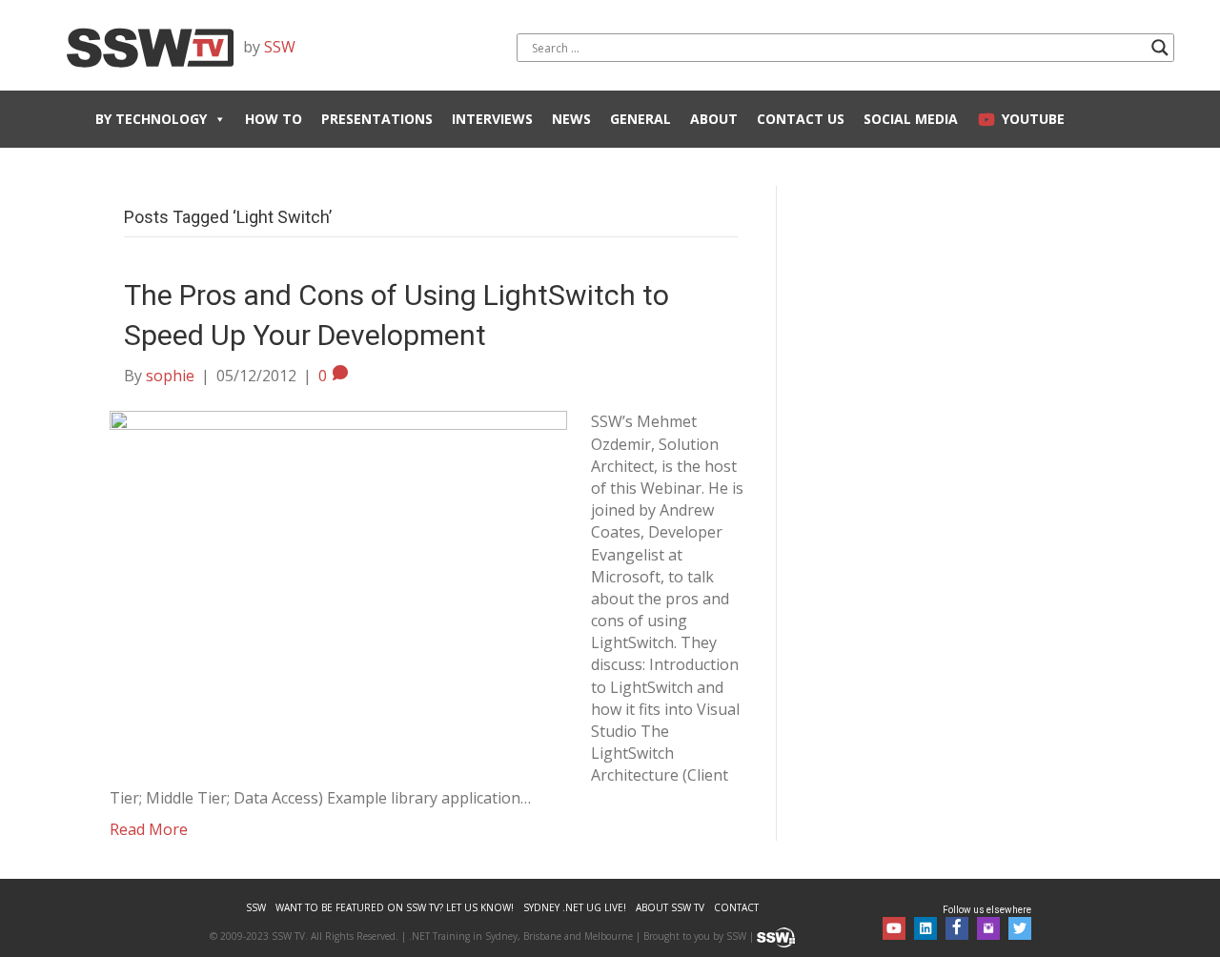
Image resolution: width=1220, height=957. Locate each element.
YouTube (1033, 119)
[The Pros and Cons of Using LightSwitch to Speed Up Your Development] (338, 581)
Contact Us (800, 119)
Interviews (492, 119)
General (640, 119)
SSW (279, 46)
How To (273, 119)
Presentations (377, 119)
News (571, 119)
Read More (149, 829)
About (714, 119)
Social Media (911, 119)
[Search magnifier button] (1160, 47)
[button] (894, 928)
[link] (256, 908)
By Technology (151, 119)
